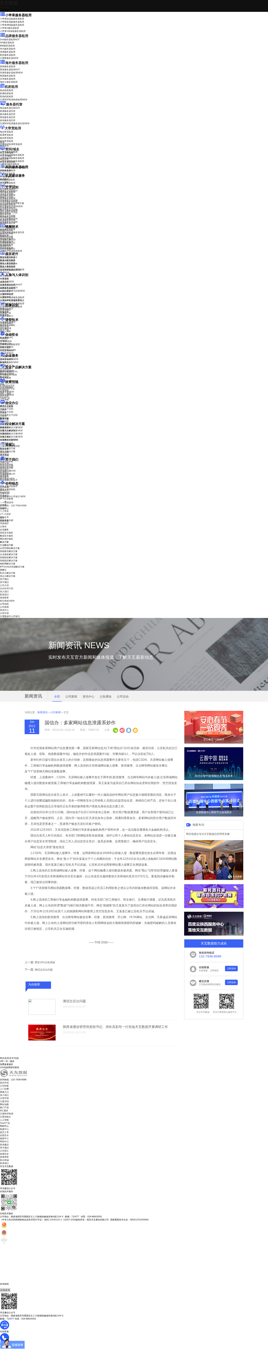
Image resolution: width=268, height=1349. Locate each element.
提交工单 (4, 1132)
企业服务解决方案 (9, 554)
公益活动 (4, 1101)
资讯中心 (4, 490)
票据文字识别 (6, 197)
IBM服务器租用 (7, 45)
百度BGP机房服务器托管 (14, 123)
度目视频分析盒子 (9, 257)
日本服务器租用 (7, 79)
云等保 (6, 341)
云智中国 (4, 493)
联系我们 (4, 472)
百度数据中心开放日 (12, 496)
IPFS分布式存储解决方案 (12, 566)
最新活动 (4, 7)
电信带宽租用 (6, 132)
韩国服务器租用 (7, 75)
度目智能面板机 (10, 270)
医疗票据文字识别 (11, 206)
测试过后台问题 (44, 969)
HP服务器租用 (7, 42)
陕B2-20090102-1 (53, 1219)
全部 (57, 696)
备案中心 (4, 1138)
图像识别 (6, 308)
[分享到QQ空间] (135, 730)
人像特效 (6, 294)
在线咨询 (5, 1290)
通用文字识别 (9, 191)
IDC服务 (4, 1110)
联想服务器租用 (7, 55)
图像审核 (4, 315)
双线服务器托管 (7, 117)
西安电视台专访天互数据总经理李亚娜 (208, 833)
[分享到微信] (115, 730)
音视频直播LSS (7, 242)
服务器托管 (14, 104)
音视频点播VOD (8, 239)
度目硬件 (11, 254)
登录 (2, 518)
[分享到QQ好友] (128, 730)
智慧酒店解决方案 (11, 427)
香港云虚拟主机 (7, 162)
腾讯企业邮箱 (6, 406)
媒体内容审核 (6, 233)
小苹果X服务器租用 (9, 28)
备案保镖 (7, 395)
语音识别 (6, 323)
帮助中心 (4, 508)
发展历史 (4, 1154)
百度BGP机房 (6, 1113)
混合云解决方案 (7, 451)
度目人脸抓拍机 (7, 267)
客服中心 (4, 1129)
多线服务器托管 (7, 120)
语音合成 (4, 326)
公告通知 (105, 696)
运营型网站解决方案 (10, 548)
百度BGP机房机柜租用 (13, 99)
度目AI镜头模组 (7, 260)
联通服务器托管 (7, 111)
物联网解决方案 (7, 563)
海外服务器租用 (16, 63)
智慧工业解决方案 (11, 430)
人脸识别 (4, 278)
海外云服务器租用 (9, 82)
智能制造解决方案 (9, 557)
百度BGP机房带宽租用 (11, 144)
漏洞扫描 (7, 371)
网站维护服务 (6, 539)
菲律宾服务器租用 (11, 72)
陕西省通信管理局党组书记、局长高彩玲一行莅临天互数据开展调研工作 (115, 1027)
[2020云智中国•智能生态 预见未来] (213, 779)
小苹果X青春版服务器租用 (13, 31)
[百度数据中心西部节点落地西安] (213, 815)
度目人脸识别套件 (9, 263)
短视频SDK (5, 246)
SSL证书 (7, 350)
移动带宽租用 (6, 138)
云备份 (3, 526)
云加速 (3, 412)
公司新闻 (4, 487)
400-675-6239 (7, 1287)
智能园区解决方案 (9, 560)
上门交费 (4, 1089)
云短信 (3, 416)
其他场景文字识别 (9, 222)
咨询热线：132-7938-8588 (13, 505)
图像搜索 (4, 312)
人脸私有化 (5, 297)
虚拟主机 (4, 159)
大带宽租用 (13, 128)
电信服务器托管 (10, 108)
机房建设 (4, 179)
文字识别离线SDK (9, 218)
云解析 (3, 409)
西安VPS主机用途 (45, 962)
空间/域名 (12, 149)
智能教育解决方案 (9, 551)
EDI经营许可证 (7, 388)
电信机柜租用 (6, 90)
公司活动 (123, 696)
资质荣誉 (4, 475)
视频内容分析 (6, 230)
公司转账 (4, 1086)
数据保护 (4, 377)
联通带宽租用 (6, 135)
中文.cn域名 (6, 156)
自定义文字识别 (7, 215)
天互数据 (9, 2)
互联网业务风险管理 (10, 344)
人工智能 (4, 182)
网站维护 (7, 374)
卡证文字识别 (6, 194)
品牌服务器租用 (16, 36)
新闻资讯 (42, 712)
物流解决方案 (9, 440)
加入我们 (4, 469)
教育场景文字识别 (9, 209)
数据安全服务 (9, 362)
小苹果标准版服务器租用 (12, 22)
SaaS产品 (5, 398)
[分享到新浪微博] (122, 730)
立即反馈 (231, 982)
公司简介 (4, 1151)
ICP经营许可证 (7, 385)
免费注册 (4, 521)
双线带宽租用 (6, 141)
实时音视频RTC (7, 249)
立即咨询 (231, 968)
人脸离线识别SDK (11, 284)
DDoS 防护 (5, 170)
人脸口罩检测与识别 (12, 291)
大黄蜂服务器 (9, 58)
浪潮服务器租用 (7, 52)
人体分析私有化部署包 (11, 300)
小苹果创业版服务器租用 (12, 18)
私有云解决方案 (7, 448)
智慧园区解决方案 (11, 433)
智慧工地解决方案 (11, 436)
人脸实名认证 (9, 287)
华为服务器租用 (7, 49)
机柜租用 (11, 87)
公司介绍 (4, 463)
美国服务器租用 (7, 66)
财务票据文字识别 (9, 212)
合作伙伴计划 (6, 466)
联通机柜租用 (6, 93)
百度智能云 (5, 1117)
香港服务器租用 (10, 69)
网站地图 (4, 1104)
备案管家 (7, 391)
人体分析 (7, 281)
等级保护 (4, 338)
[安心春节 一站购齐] (213, 743)
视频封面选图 (6, 236)
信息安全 (4, 1135)
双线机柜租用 (6, 96)
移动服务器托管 (7, 114)
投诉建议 (4, 1144)
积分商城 (7, 478)
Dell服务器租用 (10, 39)
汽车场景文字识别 (9, 200)
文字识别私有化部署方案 (12, 203)
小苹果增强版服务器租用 (12, 25)
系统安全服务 (9, 359)
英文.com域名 (6, 153)
